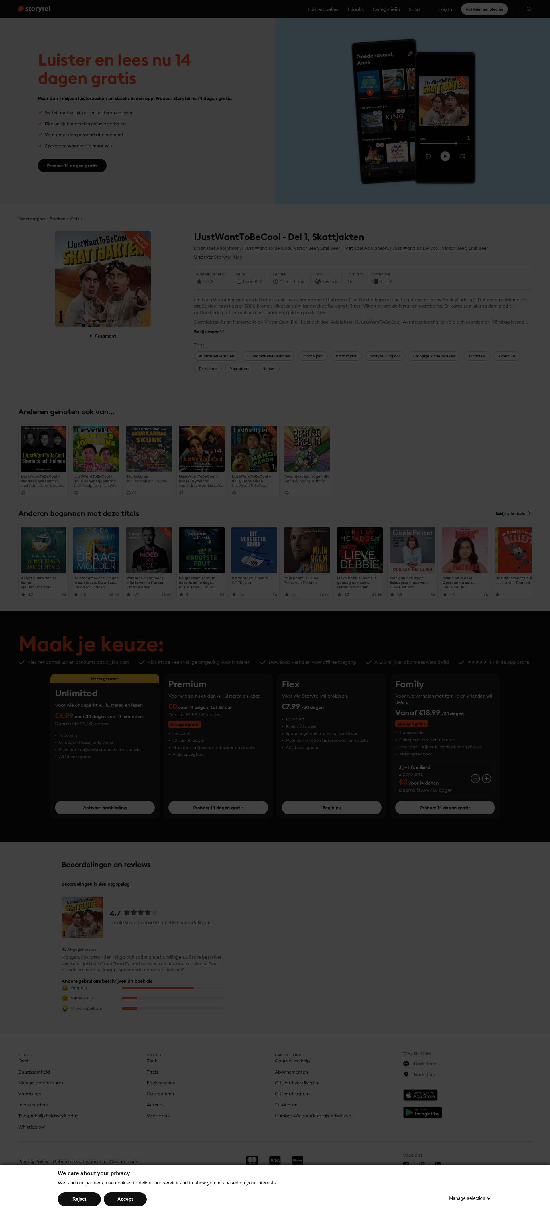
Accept (125, 1199)
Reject (79, 1199)
